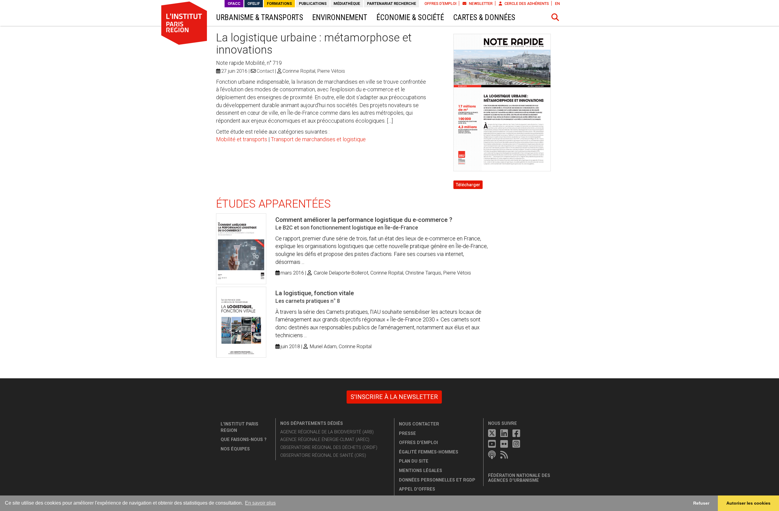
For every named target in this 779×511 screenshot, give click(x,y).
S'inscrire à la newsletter (394, 397)
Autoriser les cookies (748, 503)
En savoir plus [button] (260, 503)
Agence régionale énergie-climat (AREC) (324, 439)
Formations (279, 3)
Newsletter (480, 3)
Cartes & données (484, 17)
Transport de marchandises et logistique (318, 139)
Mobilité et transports (241, 139)
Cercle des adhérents (526, 3)
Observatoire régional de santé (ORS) (323, 455)
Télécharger (468, 184)
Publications (313, 3)
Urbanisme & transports (259, 17)
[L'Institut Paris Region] (184, 23)
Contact (265, 71)
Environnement (339, 17)
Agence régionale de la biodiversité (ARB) (327, 432)
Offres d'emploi (440, 3)
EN (557, 3)
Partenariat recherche (391, 3)
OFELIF (253, 3)
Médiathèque (347, 3)
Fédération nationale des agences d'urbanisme (519, 478)
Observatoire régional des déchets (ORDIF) (328, 447)
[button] (555, 17)
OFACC (234, 3)
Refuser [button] (701, 503)
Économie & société (410, 17)
